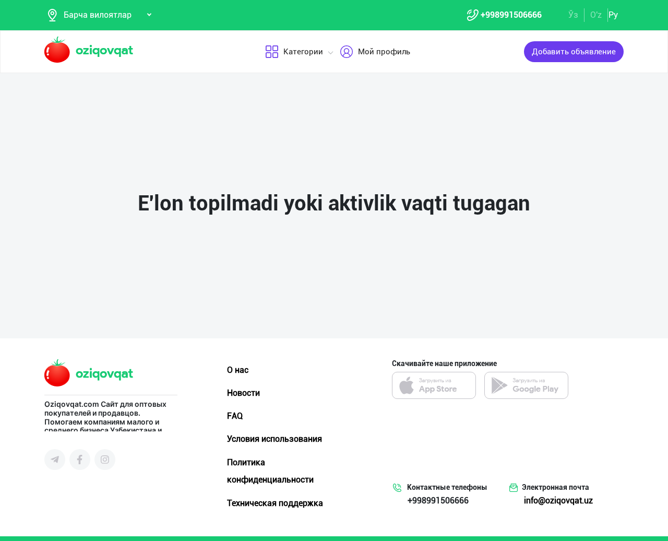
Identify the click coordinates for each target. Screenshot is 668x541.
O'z (596, 15)
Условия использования (274, 439)
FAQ (235, 416)
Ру (613, 15)
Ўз (573, 15)
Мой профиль (384, 51)
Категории (303, 51)
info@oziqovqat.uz (558, 500)
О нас (237, 370)
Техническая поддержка (275, 503)
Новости (243, 393)
